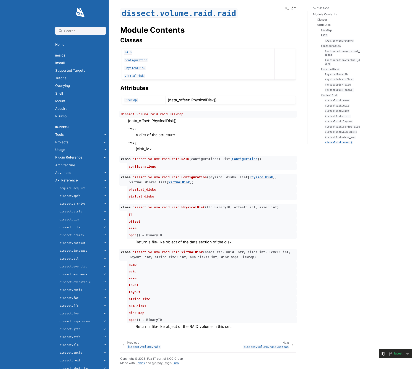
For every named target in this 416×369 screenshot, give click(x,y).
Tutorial (61, 78)
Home (59, 44)
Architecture (65, 165)
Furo (175, 363)
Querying (62, 86)
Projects (61, 142)
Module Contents (325, 14)
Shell (59, 93)
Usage (60, 150)
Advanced (63, 173)
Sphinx (140, 363)
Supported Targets (70, 70)
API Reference (66, 180)
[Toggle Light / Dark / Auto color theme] (293, 8)
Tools (59, 135)
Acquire (61, 109)
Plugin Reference (68, 157)
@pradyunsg (160, 363)
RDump (61, 116)
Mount (60, 101)
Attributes (324, 24)
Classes (322, 19)
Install (60, 63)
